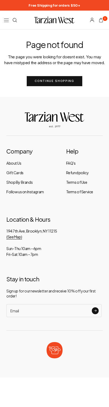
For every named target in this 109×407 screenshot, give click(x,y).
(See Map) (14, 236)
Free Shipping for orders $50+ (54, 5)
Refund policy (77, 172)
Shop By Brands (19, 182)
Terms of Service (79, 191)
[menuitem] (54, 5)
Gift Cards (15, 172)
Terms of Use (76, 182)
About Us (13, 163)
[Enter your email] (95, 310)
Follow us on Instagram (25, 191)
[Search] (15, 20)
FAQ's (71, 163)
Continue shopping (54, 81)
